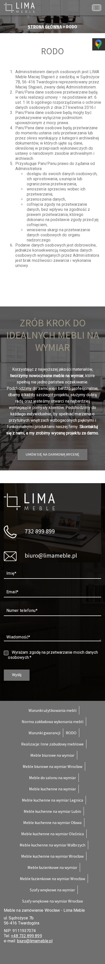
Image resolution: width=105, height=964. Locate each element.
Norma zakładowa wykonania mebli (52, 721)
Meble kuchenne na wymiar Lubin (52, 811)
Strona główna (45, 27)
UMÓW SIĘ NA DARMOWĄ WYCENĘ (52, 454)
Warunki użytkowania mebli (52, 710)
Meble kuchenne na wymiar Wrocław (52, 856)
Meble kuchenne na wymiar (52, 788)
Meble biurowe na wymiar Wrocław (52, 766)
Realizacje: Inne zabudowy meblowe (52, 744)
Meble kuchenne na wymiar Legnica (52, 800)
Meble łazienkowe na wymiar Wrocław (52, 878)
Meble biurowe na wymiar (52, 755)
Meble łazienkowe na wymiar (52, 867)
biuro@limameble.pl (50, 555)
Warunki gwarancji (44, 732)
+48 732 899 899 (26, 935)
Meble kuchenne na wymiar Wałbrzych (52, 844)
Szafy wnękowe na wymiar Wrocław (52, 901)
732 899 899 (39, 531)
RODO (71, 732)
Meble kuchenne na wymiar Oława (52, 822)
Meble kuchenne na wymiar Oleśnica (52, 833)
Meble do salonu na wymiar (52, 777)
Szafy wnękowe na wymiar (52, 889)
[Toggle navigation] (96, 7)
